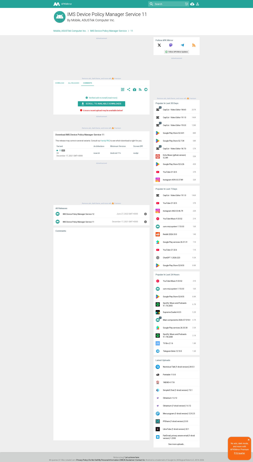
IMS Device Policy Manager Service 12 (78, 214)
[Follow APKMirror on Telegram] (182, 46)
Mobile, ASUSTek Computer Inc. (93, 20)
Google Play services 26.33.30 (175, 328)
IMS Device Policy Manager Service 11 (78, 222)
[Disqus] (101, 336)
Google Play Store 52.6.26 (173, 164)
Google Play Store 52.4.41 (173, 133)
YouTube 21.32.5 (170, 172)
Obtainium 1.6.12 (170, 398)
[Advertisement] (101, 58)
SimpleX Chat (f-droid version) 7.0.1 (178, 390)
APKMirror (66, 4)
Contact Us (140, 460)
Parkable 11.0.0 (169, 375)
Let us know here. (132, 457)
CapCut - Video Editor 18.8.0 (174, 110)
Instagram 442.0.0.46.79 (173, 211)
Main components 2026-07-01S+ (176, 320)
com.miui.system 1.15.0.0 (173, 226)
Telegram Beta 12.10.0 (172, 351)
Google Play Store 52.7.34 (173, 141)
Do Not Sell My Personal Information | (104, 460)
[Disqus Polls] (101, 268)
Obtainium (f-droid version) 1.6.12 (177, 406)
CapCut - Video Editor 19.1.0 (174, 117)
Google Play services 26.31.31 (175, 242)
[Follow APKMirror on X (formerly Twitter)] (159, 46)
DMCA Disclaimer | (128, 460)
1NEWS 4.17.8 (168, 382)
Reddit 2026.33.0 (170, 234)
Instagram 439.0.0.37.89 (173, 180)
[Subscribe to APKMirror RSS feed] (193, 46)
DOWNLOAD (59, 83)
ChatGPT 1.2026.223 (171, 258)
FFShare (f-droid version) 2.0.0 (175, 421)
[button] (122, 90)
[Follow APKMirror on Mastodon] (170, 46)
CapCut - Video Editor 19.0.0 (174, 125)
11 (60, 150)
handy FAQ (105, 141)
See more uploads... (176, 444)
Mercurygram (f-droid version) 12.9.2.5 (179, 413)
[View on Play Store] (134, 90)
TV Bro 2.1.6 (168, 343)
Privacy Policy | (82, 460)
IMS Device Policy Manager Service (108, 30)
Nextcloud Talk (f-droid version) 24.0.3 (178, 367)
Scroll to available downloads (103, 103)
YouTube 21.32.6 (170, 250)
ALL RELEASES (73, 83)
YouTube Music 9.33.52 (172, 219)
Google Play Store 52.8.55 (173, 265)
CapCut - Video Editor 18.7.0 (174, 149)
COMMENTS (87, 83)
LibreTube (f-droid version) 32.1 (176, 429)
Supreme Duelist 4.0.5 (172, 312)
